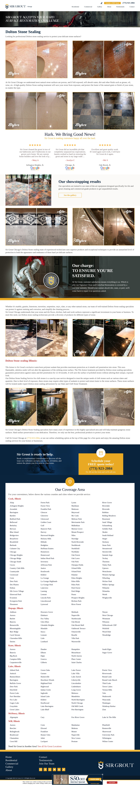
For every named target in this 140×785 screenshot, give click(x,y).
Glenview (44, 516)
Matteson (75, 509)
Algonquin (14, 717)
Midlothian (75, 525)
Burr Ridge (14, 632)
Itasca (43, 632)
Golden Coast (46, 522)
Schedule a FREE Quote (112, 3)
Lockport (44, 741)
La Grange (45, 578)
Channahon (14, 738)
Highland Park (46, 683)
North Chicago (77, 703)
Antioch (13, 673)
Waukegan (106, 703)
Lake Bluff (45, 709)
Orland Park (76, 571)
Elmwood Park (15, 594)
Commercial (88, 7)
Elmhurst (44, 615)
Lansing (44, 591)
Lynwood (44, 604)
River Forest (76, 604)
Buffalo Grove (15, 683)
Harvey (43, 532)
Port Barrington (77, 709)
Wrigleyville (107, 598)
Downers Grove (47, 612)
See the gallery (70, 195)
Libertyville (75, 680)
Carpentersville (16, 662)
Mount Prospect (77, 532)
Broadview (14, 539)
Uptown (105, 568)
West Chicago (107, 615)
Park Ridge (75, 591)
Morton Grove (76, 529)
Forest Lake (14, 693)
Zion (104, 709)
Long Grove (76, 690)
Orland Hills (76, 568)
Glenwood (45, 519)
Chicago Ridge (15, 558)
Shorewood (106, 732)
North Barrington (78, 700)
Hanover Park (46, 529)
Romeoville (106, 728)
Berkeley (13, 525)
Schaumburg (107, 525)
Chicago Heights (16, 555)
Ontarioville (76, 632)
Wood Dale (106, 632)
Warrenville (75, 642)
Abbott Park (14, 670)
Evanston (13, 598)
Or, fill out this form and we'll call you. (101, 472)
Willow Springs (108, 585)
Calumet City (15, 548)
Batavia (13, 622)
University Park (108, 735)
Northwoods (76, 619)
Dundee (44, 649)
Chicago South (15, 562)
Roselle (74, 635)
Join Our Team (46, 763)
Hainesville (45, 677)
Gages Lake (14, 703)
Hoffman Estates (47, 548)
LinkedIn (59, 769)
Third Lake (106, 683)
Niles (73, 535)
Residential (75, 7)
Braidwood (14, 735)
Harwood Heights (47, 535)
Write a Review (101, 3)
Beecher (13, 728)
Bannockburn (15, 677)
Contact (132, 7)
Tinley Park (106, 565)
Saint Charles (76, 662)
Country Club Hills (17, 568)
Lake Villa (75, 673)
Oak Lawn (75, 558)
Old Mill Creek (77, 706)
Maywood (75, 512)
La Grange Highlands (49, 581)
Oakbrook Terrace (78, 628)
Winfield (105, 628)
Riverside (106, 509)
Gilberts (44, 662)
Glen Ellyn (45, 622)
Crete (12, 578)
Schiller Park (107, 529)
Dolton (12, 588)
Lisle (42, 638)
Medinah (74, 612)
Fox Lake (13, 700)
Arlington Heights (17, 506)
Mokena (74, 728)
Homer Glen (45, 735)
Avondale (13, 509)
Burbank (13, 545)
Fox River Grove (77, 717)
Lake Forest (76, 670)
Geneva (44, 659)
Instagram (40, 769)
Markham (75, 506)
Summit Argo (107, 555)
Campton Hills (15, 659)
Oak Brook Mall (77, 625)
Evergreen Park (16, 601)
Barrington (14, 512)
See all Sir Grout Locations (50, 746)
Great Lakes (14, 709)
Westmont (106, 619)
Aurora (12, 615)
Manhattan (75, 725)
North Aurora (76, 656)
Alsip (12, 503)
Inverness (44, 562)
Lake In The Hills (109, 717)
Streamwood (107, 548)
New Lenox (75, 738)
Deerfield (13, 690)
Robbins (105, 512)
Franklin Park (46, 509)
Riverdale (106, 506)
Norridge (74, 539)
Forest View (45, 506)
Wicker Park (107, 581)
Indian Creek (46, 690)
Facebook (45, 769)
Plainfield (106, 725)
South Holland (107, 535)
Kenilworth (45, 571)
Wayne (105, 612)
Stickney (105, 542)
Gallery (99, 7)
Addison (13, 612)
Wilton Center (107, 741)
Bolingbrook (14, 732)
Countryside (14, 571)
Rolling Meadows (109, 516)
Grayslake (14, 706)
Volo (104, 693)
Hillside (44, 542)
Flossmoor (14, 604)
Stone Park (106, 545)
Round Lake (107, 677)
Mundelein (75, 696)
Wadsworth (106, 696)
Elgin (43, 656)
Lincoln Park (46, 598)
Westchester (107, 571)
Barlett (12, 619)
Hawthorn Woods (47, 680)
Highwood (45, 687)
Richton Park (76, 601)
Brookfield (14, 542)
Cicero (12, 565)
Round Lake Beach (109, 680)
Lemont (44, 594)
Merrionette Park (78, 522)
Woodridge (106, 635)
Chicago (13, 552)
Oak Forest (75, 555)
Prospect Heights (77, 598)
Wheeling (106, 578)
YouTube (54, 769)
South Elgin (106, 649)
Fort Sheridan (15, 696)
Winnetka (106, 591)
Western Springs (108, 575)
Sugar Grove (107, 653)
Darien (12, 642)
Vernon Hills (107, 690)
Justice (43, 568)
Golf (42, 525)
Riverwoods (106, 673)
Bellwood (13, 522)
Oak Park (75, 562)
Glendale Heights (47, 625)
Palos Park (75, 585)
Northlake (75, 552)
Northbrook (75, 545)
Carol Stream (15, 635)
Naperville (75, 615)
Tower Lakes (107, 687)
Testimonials (120, 7)
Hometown (45, 552)
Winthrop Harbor (109, 706)
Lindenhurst (76, 687)
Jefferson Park (46, 565)
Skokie (105, 532)
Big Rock (13, 656)
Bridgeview (14, 535)
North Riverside (77, 542)
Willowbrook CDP (109, 625)
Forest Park (45, 503)
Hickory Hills (46, 539)
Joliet (43, 738)
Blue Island (14, 532)
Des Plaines (14, 585)
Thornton (105, 562)
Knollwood (45, 703)
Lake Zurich (76, 677)
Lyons (73, 503)
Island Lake (45, 696)
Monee (74, 732)
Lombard (44, 642)
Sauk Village (107, 522)
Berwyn (13, 529)
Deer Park (14, 581)
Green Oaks (45, 670)
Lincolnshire (76, 683)
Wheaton (105, 622)
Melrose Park (76, 519)
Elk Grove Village (17, 591)
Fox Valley (45, 619)
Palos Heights (76, 578)
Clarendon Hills (16, 638)
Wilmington (106, 738)
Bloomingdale (15, 628)
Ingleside (44, 693)
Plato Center (76, 659)
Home (8, 757)
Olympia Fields (77, 565)
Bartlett (13, 516)
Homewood (45, 555)
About (109, 7)
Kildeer (43, 575)
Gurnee (43, 673)
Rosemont (106, 519)
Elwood (44, 728)
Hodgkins (44, 545)
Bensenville (14, 625)
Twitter (49, 769)
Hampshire (75, 649)
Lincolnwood (46, 601)
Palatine (74, 575)
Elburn (43, 653)
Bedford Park (15, 519)
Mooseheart (75, 653)
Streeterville (107, 552)
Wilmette (105, 588)
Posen (73, 594)
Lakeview (44, 588)
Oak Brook (75, 622)
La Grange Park (47, 585)
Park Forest (75, 588)
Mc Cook (75, 516)
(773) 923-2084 (129, 3)
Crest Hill (13, 741)
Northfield (75, 548)
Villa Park (75, 638)
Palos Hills (75, 581)
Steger (104, 539)
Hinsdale (44, 628)
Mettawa (74, 693)
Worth (104, 594)
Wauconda (106, 700)
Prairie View (107, 670)
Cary (42, 717)
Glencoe (44, 512)
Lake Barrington (47, 706)
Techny (105, 558)
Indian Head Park (47, 558)
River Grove (107, 503)
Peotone (74, 741)
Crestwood (14, 575)
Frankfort (44, 732)
